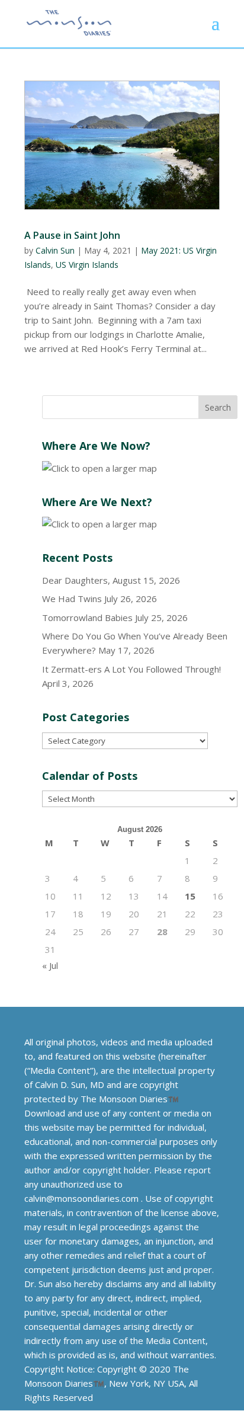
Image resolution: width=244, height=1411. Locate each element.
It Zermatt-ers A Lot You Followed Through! (131, 669)
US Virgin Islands (87, 264)
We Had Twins (72, 598)
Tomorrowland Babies (87, 617)
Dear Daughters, (76, 580)
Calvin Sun (55, 250)
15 (190, 896)
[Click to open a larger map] (99, 468)
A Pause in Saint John (72, 235)
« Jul (50, 965)
